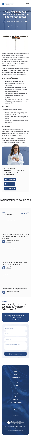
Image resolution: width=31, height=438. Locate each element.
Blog (15, 388)
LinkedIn (15, 413)
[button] (10, 179)
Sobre (15, 396)
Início (15, 372)
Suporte (15, 399)
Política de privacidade (15, 402)
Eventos (15, 385)
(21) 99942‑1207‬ (15, 317)
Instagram (15, 410)
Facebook (16, 416)
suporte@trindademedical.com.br (15, 315)
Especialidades (15, 377)
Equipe (15, 374)
